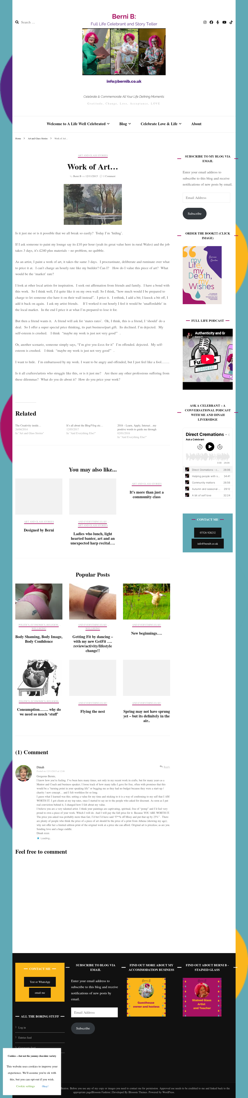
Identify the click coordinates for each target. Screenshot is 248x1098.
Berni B (77, 176)
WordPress (168, 1092)
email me (40, 992)
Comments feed (26, 1048)
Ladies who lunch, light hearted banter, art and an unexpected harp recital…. (93, 538)
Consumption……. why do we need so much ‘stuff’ (39, 712)
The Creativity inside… (28, 425)
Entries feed (25, 1037)
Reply (167, 767)
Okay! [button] (45, 1086)
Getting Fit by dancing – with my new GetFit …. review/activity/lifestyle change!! (92, 643)
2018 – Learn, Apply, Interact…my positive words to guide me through (136, 427)
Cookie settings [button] (25, 1086)
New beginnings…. (146, 633)
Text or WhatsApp (40, 982)
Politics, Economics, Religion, (39, 624)
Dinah (40, 767)
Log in (22, 1027)
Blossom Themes (137, 1092)
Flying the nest (92, 711)
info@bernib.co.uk (207, 543)
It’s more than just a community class (147, 494)
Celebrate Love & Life (159, 124)
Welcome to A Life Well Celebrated (76, 124)
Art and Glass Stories (93, 155)
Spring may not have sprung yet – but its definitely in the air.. (146, 716)
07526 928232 (208, 532)
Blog (123, 124)
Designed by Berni (39, 530)
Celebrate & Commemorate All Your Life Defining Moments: (124, 96)
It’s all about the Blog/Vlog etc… (84, 425)
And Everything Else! (92, 521)
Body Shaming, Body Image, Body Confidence (38, 639)
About (196, 124)
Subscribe (195, 213)
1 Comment (109, 176)
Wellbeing (39, 628)
